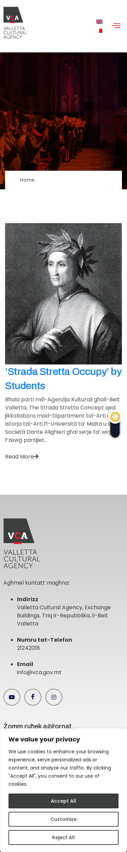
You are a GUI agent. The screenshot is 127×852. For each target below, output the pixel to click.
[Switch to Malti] (99, 31)
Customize (63, 819)
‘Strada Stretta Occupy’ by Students (63, 378)
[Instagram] (53, 697)
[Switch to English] (99, 21)
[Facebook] (32, 697)
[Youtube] (11, 697)
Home (27, 179)
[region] (63, 790)
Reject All (63, 837)
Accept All (63, 801)
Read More (19, 456)
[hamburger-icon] (116, 26)
